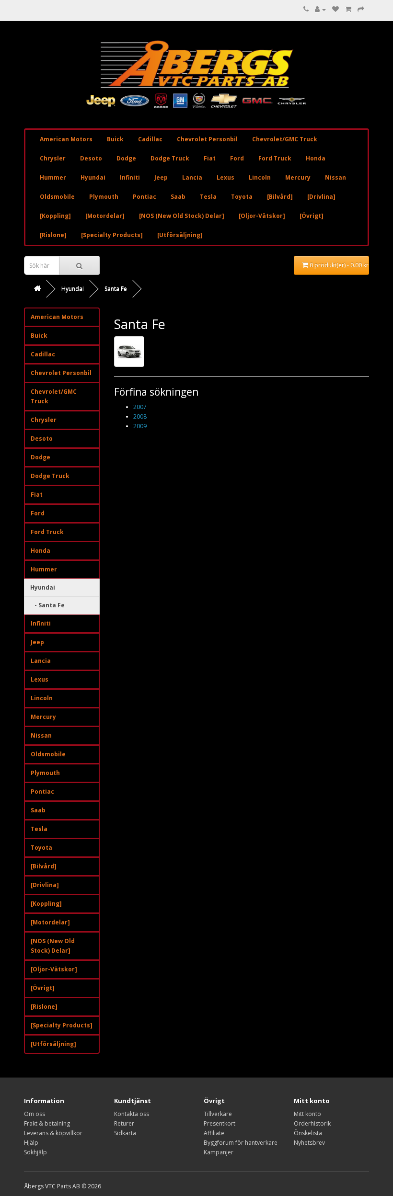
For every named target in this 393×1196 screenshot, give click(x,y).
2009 (140, 426)
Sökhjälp (35, 1152)
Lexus (225, 177)
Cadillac (150, 139)
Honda (315, 158)
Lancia (192, 177)
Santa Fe (115, 289)
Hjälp (31, 1143)
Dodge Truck (169, 158)
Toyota (242, 197)
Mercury (298, 177)
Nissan (335, 177)
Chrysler (53, 158)
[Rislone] (53, 235)
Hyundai (93, 177)
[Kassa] (361, 9)
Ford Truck (274, 158)
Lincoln (260, 177)
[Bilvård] (280, 197)
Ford (237, 158)
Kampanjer (218, 1152)
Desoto (91, 158)
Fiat (210, 158)
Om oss (34, 1114)
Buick (115, 139)
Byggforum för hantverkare (240, 1143)
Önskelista (308, 1133)
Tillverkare (218, 1114)
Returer (124, 1123)
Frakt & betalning (47, 1123)
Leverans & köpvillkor (53, 1133)
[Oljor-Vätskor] (262, 216)
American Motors (66, 139)
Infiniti (130, 177)
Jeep (161, 177)
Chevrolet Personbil (207, 139)
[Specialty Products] (112, 235)
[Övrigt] (312, 216)
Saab (178, 197)
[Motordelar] (105, 216)
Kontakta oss (131, 1114)
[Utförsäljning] (180, 235)
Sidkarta (125, 1133)
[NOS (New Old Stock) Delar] (181, 216)
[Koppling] (55, 216)
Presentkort (219, 1123)
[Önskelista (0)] (335, 9)
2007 (140, 407)
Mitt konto (307, 1114)
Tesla (208, 197)
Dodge (126, 158)
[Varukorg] (348, 9)
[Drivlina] (321, 197)
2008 (140, 416)
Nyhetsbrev (309, 1143)
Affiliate (214, 1133)
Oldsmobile (57, 197)
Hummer (53, 177)
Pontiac (144, 197)
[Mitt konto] (320, 9)
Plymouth (103, 197)
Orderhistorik (312, 1123)
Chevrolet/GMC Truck (284, 139)
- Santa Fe (47, 605)
